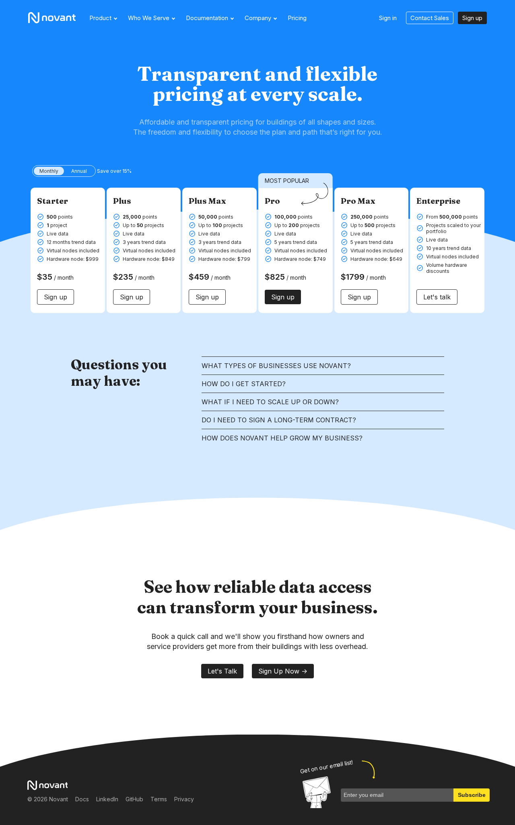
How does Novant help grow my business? (282, 438)
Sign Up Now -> (282, 671)
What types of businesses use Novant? (276, 366)
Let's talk (437, 297)
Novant (55, 17)
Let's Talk (222, 671)
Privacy (184, 799)
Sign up (472, 18)
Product (100, 18)
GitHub (134, 799)
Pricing (297, 18)
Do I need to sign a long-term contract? (279, 420)
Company (258, 18)
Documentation (207, 18)
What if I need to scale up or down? (270, 402)
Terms (158, 799)
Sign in (388, 18)
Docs (82, 799)
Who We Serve (148, 18)
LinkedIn (107, 799)
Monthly (48, 171)
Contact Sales (429, 18)
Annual (79, 171)
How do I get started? (244, 384)
